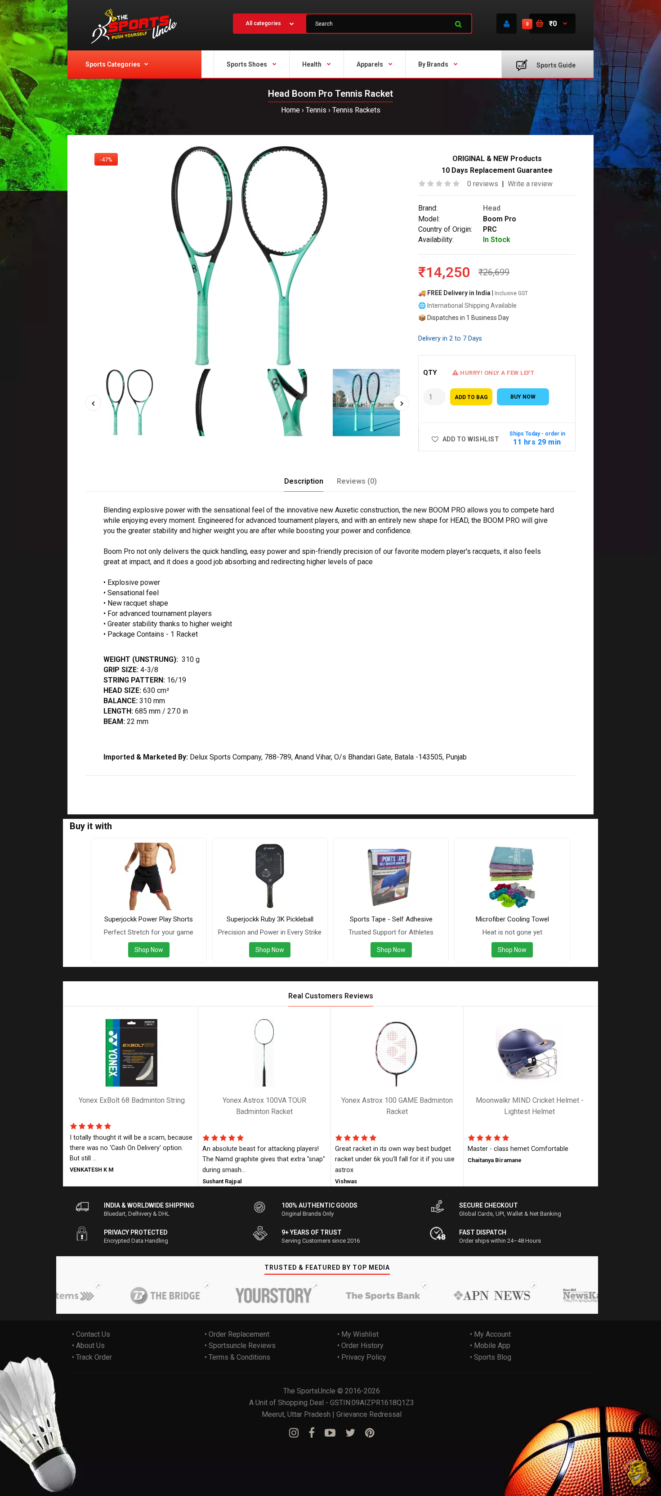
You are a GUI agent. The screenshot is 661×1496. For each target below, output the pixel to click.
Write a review (530, 184)
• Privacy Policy (361, 1357)
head (113, 781)
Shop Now (148, 949)
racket (191, 781)
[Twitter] (350, 1433)
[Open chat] (637, 1472)
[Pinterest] (370, 1433)
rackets (216, 781)
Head (491, 208)
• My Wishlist (358, 1334)
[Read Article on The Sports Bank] (350, 1295)
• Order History (360, 1345)
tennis (169, 781)
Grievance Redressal (369, 1414)
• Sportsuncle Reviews (240, 1345)
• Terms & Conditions (237, 1357)
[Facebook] (311, 1433)
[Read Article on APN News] (459, 1295)
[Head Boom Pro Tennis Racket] (247, 256)
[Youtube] (330, 1433)
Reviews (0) (357, 481)
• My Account (490, 1334)
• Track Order (92, 1357)
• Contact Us (91, 1334)
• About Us (88, 1345)
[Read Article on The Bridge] (132, 1295)
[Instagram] (294, 1433)
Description (303, 481)
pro (151, 781)
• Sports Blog (490, 1357)
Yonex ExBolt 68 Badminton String (132, 1100)
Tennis (316, 110)
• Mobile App (490, 1345)
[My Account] (506, 23)
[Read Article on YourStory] (241, 1295)
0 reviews (482, 184)
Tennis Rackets (356, 110)
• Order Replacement (237, 1334)
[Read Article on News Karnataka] (568, 1295)
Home (290, 110)
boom (134, 781)
